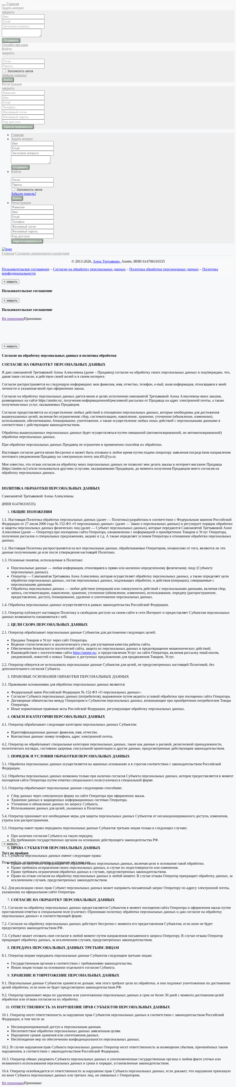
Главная (12, 4)
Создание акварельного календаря (42, 253)
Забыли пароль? (14, 75)
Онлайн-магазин (15, 45)
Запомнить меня (19, 71)
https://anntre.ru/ (84, 653)
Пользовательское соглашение (25, 269)
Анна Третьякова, (107, 261)
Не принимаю (13, 319)
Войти (8, 79)
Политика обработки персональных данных (164, 269)
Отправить (11, 40)
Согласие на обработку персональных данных (89, 269)
